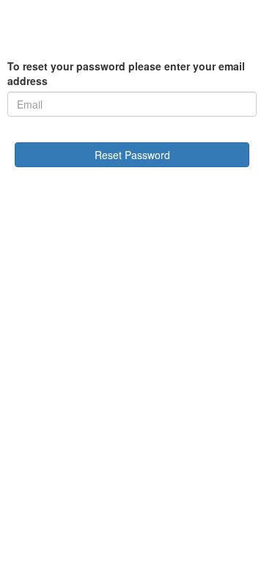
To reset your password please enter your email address (126, 73)
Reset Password (132, 154)
